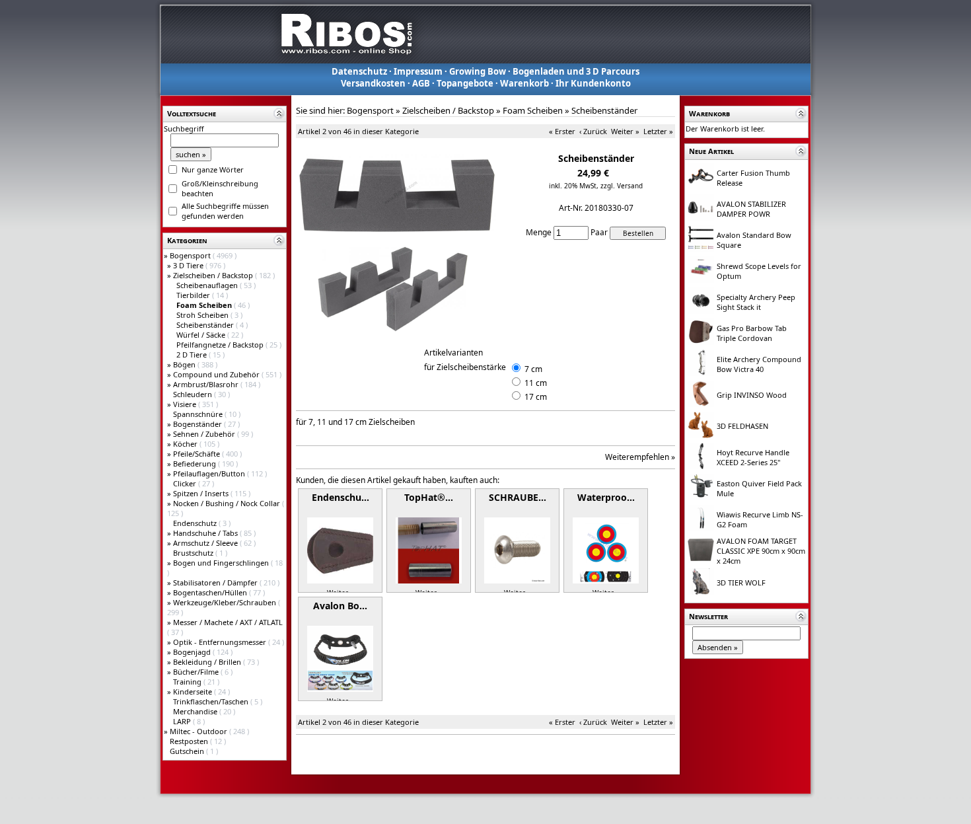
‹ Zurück (593, 131)
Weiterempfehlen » (640, 457)
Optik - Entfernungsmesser (220, 642)
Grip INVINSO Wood (752, 395)
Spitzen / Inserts (202, 493)
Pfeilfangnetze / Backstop (221, 345)
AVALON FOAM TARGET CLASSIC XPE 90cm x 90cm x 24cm (761, 551)
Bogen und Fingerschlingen (222, 563)
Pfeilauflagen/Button (210, 473)
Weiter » (625, 131)
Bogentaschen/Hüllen (211, 592)
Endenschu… (340, 497)
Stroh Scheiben (203, 315)
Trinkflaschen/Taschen (211, 701)
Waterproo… (606, 497)
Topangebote (465, 83)
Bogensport (191, 255)
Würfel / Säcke (201, 335)
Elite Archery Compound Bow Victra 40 (759, 364)
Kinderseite (193, 691)
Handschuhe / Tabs (206, 533)
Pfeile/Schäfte (197, 454)
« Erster (562, 131)
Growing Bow (477, 71)
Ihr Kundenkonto (593, 83)
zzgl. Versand (621, 185)
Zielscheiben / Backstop (214, 275)
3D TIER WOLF (741, 582)
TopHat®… (428, 497)
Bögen (185, 364)
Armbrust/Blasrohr (206, 384)
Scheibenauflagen (208, 285)
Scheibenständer (206, 325)
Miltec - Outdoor (199, 731)
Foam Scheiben (533, 110)
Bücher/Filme (197, 672)
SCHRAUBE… (517, 497)
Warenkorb (524, 83)
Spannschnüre (199, 414)
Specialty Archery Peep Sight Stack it (756, 302)
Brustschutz (194, 553)
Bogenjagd (193, 652)
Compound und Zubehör (217, 374)
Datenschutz (359, 71)
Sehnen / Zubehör (205, 434)
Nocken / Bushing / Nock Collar (227, 503)
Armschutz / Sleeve (206, 543)
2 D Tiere (192, 354)
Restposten (190, 741)
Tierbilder (194, 295)
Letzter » (658, 131)
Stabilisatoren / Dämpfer (216, 582)
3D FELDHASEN (742, 426)
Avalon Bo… (340, 605)
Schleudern (193, 394)
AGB (421, 83)
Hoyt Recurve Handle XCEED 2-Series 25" (753, 457)
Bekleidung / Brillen (208, 662)
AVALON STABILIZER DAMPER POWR (751, 209)
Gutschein (188, 751)
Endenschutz (196, 523)
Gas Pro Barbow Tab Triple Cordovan (752, 333)
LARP (183, 721)
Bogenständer (198, 424)
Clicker (185, 483)
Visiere (185, 404)
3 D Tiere (189, 265)
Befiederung (195, 463)
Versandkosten (373, 83)
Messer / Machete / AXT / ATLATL (228, 622)
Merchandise (196, 711)
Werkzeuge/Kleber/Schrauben (225, 602)
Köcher (186, 444)
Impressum (418, 71)
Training (188, 682)
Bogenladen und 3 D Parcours (576, 71)
